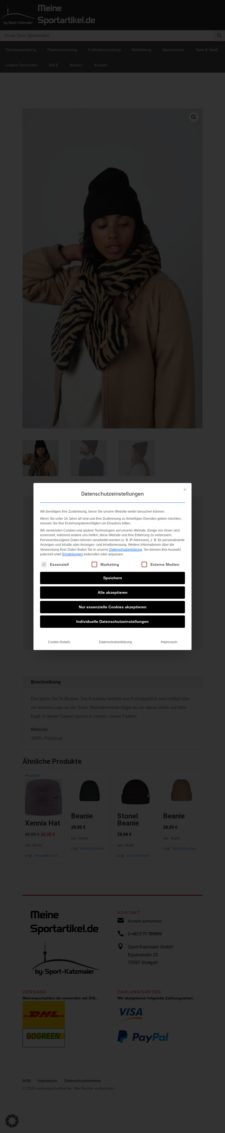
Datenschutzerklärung (125, 550)
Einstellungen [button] (72, 554)
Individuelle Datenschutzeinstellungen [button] (112, 621)
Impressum (169, 642)
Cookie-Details (59, 642)
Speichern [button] (112, 578)
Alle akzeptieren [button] (113, 592)
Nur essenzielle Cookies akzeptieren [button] (113, 607)
